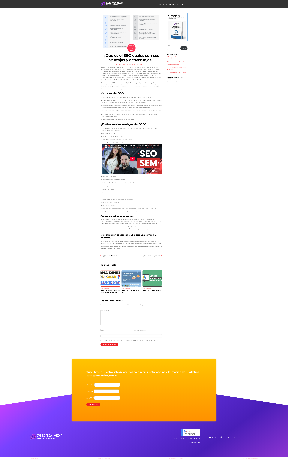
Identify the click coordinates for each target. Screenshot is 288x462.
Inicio (164, 4)
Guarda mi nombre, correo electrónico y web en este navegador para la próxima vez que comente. (130, 340)
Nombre (104, 330)
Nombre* (89, 391)
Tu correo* (90, 385)
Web (102, 336)
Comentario (105, 310)
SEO (133, 64)
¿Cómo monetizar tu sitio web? (175, 61)
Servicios (175, 4)
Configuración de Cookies (176, 458)
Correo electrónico (140, 330)
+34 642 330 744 (194, 442)
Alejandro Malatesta (123, 64)
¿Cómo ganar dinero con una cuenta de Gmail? (110, 291)
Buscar (168, 45)
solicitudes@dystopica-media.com (187, 438)
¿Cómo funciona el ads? (151, 290)
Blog (184, 4)
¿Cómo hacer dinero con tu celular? (177, 72)
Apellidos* (90, 398)
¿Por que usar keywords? (151, 256)
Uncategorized (138, 64)
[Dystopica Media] (111, 5)
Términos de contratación (251, 458)
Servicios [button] (226, 437)
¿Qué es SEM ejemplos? (111, 256)
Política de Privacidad (103, 458)
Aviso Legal (34, 458)
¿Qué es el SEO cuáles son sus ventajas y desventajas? (131, 57)
